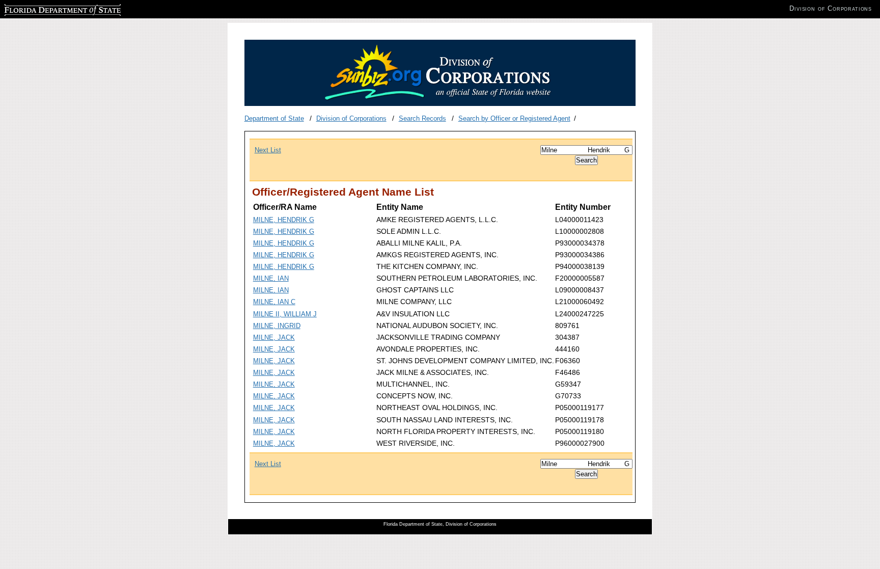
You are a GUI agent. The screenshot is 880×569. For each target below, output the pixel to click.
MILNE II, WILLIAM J (285, 314)
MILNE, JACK (274, 337)
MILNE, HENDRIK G (283, 220)
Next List (268, 150)
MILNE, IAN (271, 278)
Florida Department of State (45, 8)
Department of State (274, 118)
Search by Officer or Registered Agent (514, 118)
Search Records (422, 118)
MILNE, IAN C (274, 302)
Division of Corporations (351, 118)
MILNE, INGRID (276, 326)
